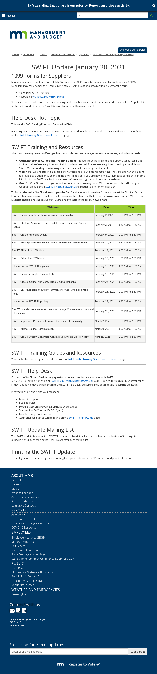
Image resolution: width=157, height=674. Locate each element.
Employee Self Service (133, 49)
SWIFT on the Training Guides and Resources (93, 359)
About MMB (22, 475)
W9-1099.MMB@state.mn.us (48, 96)
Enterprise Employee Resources (31, 523)
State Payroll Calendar (25, 550)
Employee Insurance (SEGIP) (28, 537)
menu (10, 15)
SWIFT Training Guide (81, 417)
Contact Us (18, 480)
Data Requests (20, 568)
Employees (21, 532)
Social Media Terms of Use (27, 576)
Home (15, 54)
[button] (132, 50)
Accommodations (22, 501)
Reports (19, 510)
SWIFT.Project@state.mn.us (61, 186)
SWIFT (43, 54)
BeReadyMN (18, 594)
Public (17, 563)
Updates (84, 54)
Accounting (29, 54)
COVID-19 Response (23, 527)
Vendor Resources (22, 585)
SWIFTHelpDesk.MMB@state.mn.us (72, 381)
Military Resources (22, 542)
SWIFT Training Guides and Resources (42, 135)
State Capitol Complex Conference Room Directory (42, 558)
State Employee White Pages (29, 554)
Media (15, 488)
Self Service (18, 546)
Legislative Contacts (23, 505)
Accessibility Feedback (25, 497)
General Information (63, 54)
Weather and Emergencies (35, 589)
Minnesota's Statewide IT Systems (32, 572)
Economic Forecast (23, 519)
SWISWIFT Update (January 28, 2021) (113, 54)
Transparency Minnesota (26, 580)
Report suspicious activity (109, 5)
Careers (16, 484)
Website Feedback (22, 493)
